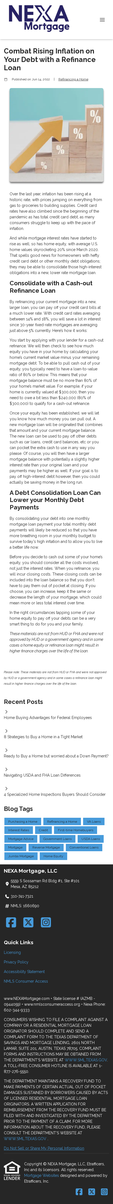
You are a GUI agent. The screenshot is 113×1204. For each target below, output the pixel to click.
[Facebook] (11, 922)
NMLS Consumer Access (26, 981)
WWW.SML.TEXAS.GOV (86, 1060)
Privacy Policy (16, 962)
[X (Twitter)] (28, 922)
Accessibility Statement (24, 971)
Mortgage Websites (42, 1175)
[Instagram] (46, 922)
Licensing (12, 952)
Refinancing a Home (73, 79)
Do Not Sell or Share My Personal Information (44, 1148)
